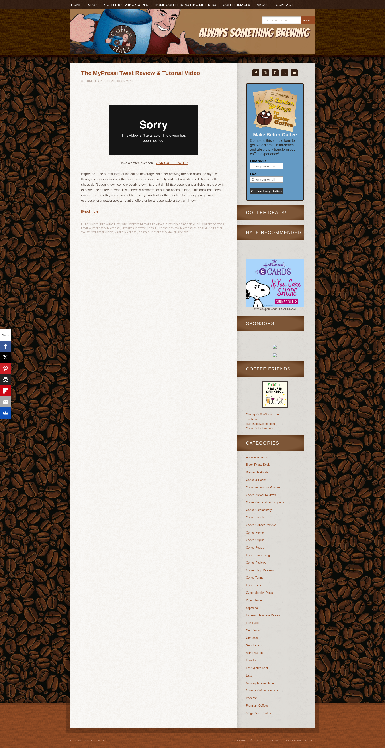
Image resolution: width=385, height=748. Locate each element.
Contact (284, 4)
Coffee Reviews (256, 562)
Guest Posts (254, 645)
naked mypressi (126, 232)
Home (76, 4)
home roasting (255, 652)
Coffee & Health (256, 480)
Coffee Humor (255, 532)
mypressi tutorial (194, 228)
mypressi (113, 228)
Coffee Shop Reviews (260, 570)
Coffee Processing (258, 555)
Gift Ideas (172, 224)
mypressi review (167, 228)
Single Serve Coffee (259, 713)
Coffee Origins (255, 540)
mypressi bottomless (138, 228)
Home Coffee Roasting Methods (185, 4)
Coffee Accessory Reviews (263, 487)
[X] (5, 357)
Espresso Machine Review (263, 615)
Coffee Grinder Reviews (261, 525)
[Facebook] (5, 346)
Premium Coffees (257, 705)
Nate (112, 80)
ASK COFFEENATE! (172, 163)
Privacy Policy (303, 740)
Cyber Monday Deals (259, 592)
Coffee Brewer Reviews (146, 224)
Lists (249, 675)
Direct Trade (254, 600)
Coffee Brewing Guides (126, 4)
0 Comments (126, 80)
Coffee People (255, 547)
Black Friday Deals (258, 464)
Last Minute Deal (257, 668)
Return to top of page (88, 740)
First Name (258, 161)
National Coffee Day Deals (263, 690)
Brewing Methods (114, 224)
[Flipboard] (5, 390)
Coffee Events (255, 517)
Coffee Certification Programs (265, 502)
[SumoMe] (5, 413)
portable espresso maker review (163, 232)
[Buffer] (5, 379)
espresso (99, 228)
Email (254, 174)
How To (251, 660)
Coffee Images (236, 4)
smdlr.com (252, 419)
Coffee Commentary (259, 510)
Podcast (251, 698)
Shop (93, 4)
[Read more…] (91, 211)
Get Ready (253, 630)
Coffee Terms (254, 577)
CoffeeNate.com (114, 38)
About (261, 4)
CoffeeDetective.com (259, 428)
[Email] (5, 401)
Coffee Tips (253, 585)
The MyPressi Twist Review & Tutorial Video (140, 73)
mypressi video (102, 232)
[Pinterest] (5, 368)
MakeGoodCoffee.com (260, 423)
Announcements (256, 457)
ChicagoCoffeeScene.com (263, 414)
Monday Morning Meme (261, 683)
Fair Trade (252, 622)
